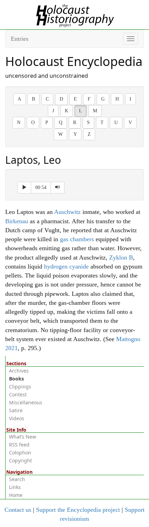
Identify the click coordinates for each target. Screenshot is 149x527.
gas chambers (77, 239)
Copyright (20, 460)
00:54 (40, 187)
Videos (16, 418)
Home (16, 495)
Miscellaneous (25, 402)
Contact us (18, 509)
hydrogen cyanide (66, 266)
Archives (19, 370)
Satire (16, 410)
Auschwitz (67, 211)
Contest (18, 394)
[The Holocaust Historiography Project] (75, 14)
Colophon (20, 452)
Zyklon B (121, 257)
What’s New (22, 436)
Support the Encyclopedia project (78, 509)
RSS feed (19, 444)
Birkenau (16, 221)
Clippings (20, 386)
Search (17, 479)
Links (15, 487)
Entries (19, 38)
